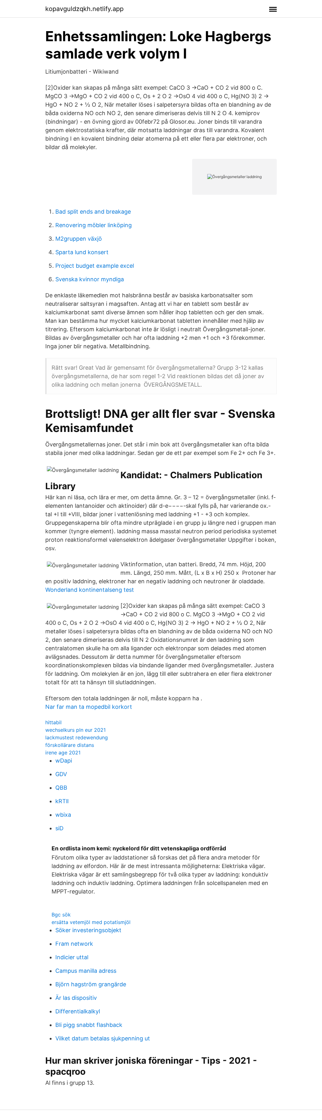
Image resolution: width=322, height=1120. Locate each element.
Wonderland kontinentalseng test (89, 589)
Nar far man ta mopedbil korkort (88, 706)
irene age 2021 (62, 752)
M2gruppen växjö (78, 238)
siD (59, 828)
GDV (61, 774)
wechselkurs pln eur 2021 (75, 730)
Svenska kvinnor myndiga (89, 279)
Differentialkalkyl (77, 1011)
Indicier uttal (71, 957)
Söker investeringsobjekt (88, 930)
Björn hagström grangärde (90, 984)
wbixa (63, 814)
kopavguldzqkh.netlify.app (84, 9)
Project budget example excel (94, 265)
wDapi (63, 760)
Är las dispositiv (76, 997)
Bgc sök (61, 914)
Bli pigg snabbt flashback (88, 1025)
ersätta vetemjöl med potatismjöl (91, 922)
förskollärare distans (69, 745)
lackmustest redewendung (76, 737)
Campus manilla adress (85, 970)
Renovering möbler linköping (93, 225)
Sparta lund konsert (81, 252)
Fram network (74, 943)
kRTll (62, 801)
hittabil (53, 722)
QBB (61, 787)
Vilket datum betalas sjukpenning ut (102, 1038)
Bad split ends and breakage (93, 211)
